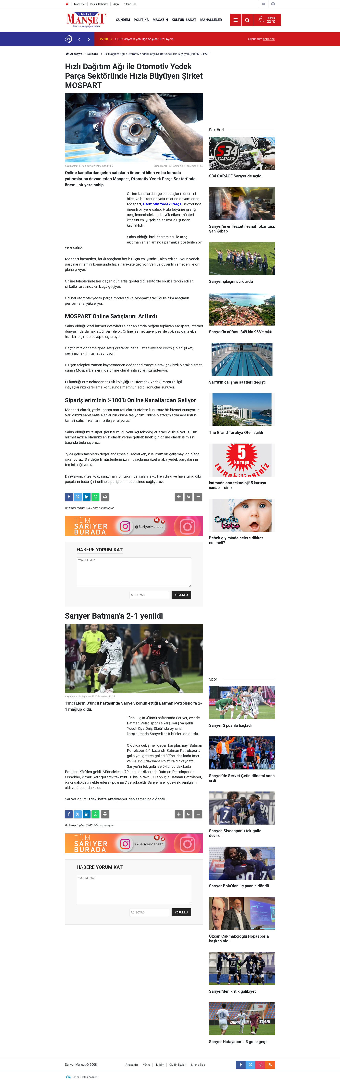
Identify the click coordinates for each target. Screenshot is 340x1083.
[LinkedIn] (87, 497)
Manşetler (79, 4)
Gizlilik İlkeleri (177, 1064)
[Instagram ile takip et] (260, 1065)
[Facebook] (69, 497)
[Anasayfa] (67, 4)
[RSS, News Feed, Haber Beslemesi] (270, 1065)
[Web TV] (263, 4)
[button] (179, 497)
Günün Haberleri (99, 4)
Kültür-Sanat (184, 20)
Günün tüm (261, 39)
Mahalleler (211, 20)
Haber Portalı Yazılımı (85, 1077)
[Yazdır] (105, 497)
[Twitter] (78, 497)
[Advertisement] (32, 105)
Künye (147, 1064)
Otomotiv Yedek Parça (162, 204)
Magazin (160, 20)
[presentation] (79, 39)
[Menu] (235, 20)
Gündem (123, 20)
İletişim (159, 1064)
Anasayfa (76, 53)
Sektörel (93, 53)
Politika (141, 20)
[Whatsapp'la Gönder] (95, 497)
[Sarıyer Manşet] (86, 19)
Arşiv (116, 4)
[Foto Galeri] (273, 4)
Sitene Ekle (130, 4)
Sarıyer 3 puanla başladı (131, 39)
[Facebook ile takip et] (241, 1065)
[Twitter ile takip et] (250, 1065)
